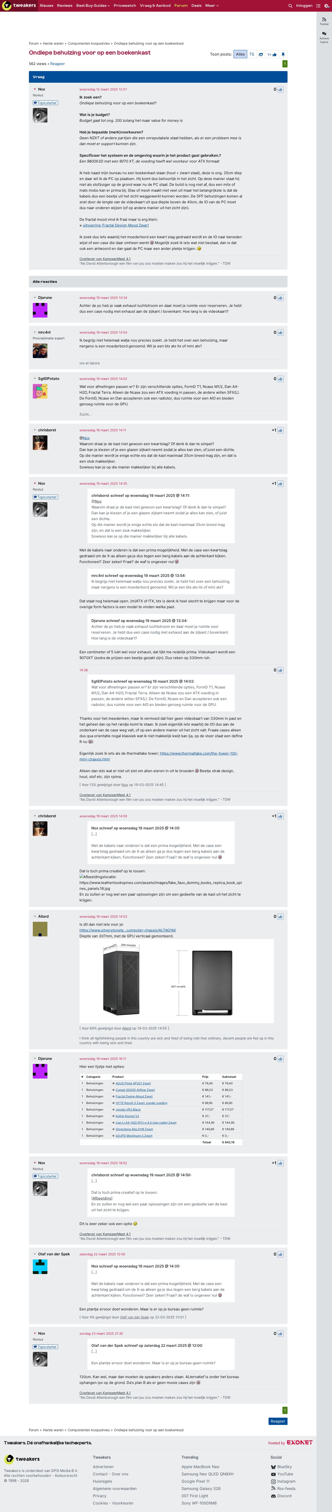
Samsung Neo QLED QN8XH (208, 1473)
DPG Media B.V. (64, 1470)
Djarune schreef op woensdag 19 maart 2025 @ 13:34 (138, 620)
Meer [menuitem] (210, 5)
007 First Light (195, 1495)
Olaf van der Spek (54, 1254)
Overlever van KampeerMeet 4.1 (105, 259)
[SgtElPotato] (40, 391)
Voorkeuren (122, 1503)
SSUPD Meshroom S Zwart (134, 1135)
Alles (240, 54)
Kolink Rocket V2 (127, 1116)
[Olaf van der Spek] (40, 1266)
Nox (41, 89)
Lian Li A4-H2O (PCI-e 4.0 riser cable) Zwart (146, 1122)
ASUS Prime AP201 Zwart (133, 1083)
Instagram (286, 1481)
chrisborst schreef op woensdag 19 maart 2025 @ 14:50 (140, 1175)
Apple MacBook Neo (200, 1466)
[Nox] (40, 115)
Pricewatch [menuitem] (125, 5)
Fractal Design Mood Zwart (134, 1096)
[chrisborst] (40, 442)
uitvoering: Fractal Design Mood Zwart (116, 225)
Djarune (45, 297)
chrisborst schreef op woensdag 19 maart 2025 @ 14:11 (140, 495)
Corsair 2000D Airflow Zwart (135, 1090)
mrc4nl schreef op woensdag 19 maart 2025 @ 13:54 (138, 575)
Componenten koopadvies (89, 43)
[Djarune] (40, 310)
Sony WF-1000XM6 (199, 1503)
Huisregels (102, 1481)
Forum (34, 43)
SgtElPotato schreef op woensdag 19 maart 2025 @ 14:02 (142, 681)
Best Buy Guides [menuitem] (91, 5)
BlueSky (284, 1466)
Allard (43, 916)
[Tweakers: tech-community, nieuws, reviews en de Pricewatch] (19, 6)
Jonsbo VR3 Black (128, 1109)
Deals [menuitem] (196, 5)
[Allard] (40, 929)
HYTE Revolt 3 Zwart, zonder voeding (141, 1103)
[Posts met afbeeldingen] (261, 54)
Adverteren (103, 1466)
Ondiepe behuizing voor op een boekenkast (149, 43)
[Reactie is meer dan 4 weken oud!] (83, 670)
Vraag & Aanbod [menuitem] (155, 5)
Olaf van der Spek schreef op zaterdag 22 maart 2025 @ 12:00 (146, 1345)
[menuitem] (290, 6)
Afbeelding (102, 1198)
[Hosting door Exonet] (290, 1443)
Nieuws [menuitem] (46, 5)
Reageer (57, 63)
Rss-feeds (286, 1488)
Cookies (100, 1503)
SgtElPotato (48, 378)
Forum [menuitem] (181, 5)
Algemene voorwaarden (115, 1488)
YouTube (285, 1473)
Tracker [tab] (324, 24)
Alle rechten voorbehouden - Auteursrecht (40, 1475)
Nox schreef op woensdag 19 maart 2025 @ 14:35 (135, 828)
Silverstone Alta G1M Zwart (134, 1129)
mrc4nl (44, 332)
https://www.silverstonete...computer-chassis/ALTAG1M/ (127, 930)
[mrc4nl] (40, 350)
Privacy (99, 1495)
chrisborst (47, 430)
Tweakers (12, 1470)
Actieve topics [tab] (324, 40)
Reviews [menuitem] (64, 5)
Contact (100, 1473)
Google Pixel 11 (196, 1481)
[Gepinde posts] (283, 54)
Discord (284, 1495)
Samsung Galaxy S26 (201, 1488)
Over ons (120, 1473)
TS (251, 54)
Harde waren (53, 43)
